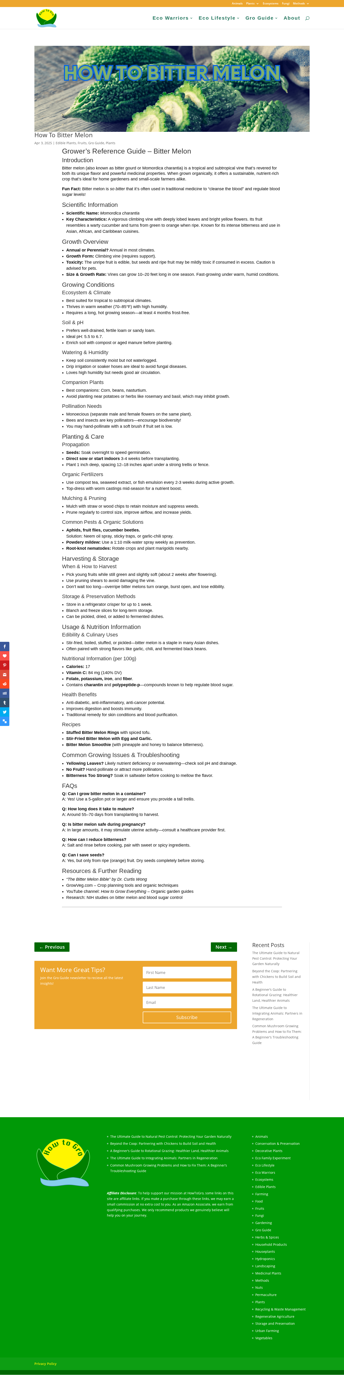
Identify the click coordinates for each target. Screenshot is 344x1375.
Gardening (263, 1223)
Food (259, 1201)
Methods (299, 3)
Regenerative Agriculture (274, 1316)
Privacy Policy (45, 1363)
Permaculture (266, 1294)
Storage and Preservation (275, 1323)
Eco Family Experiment (273, 1158)
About (292, 18)
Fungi (285, 3)
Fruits (82, 143)
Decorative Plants (268, 1151)
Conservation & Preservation (277, 1143)
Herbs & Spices (267, 1237)
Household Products (271, 1244)
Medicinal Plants (268, 1273)
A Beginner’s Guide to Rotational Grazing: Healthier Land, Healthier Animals (275, 995)
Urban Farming (267, 1330)
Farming (261, 1194)
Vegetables (263, 1338)
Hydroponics (265, 1259)
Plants (250, 3)
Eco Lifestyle (217, 18)
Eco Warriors (171, 18)
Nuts (259, 1287)
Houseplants (265, 1251)
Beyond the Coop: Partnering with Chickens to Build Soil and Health (276, 976)
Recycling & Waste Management (280, 1309)
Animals (237, 3)
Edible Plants (66, 143)
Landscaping (265, 1266)
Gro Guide (259, 18)
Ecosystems (270, 3)
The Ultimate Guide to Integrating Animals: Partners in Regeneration (277, 1013)
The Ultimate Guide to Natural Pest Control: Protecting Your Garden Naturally (276, 958)
